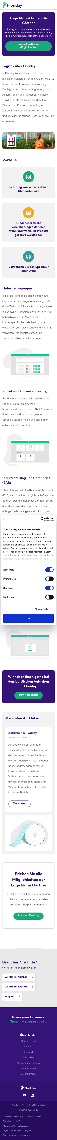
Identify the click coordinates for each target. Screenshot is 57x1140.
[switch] (49, 579)
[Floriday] (28, 1087)
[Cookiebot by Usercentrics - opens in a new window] (41, 519)
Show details (41, 609)
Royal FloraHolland (37, 1105)
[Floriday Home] (12, 5)
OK (28, 618)
